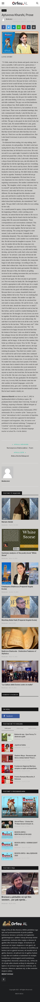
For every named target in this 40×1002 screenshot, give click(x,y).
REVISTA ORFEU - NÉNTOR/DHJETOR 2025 (23, 833)
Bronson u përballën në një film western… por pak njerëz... (16, 898)
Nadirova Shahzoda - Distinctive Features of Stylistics (19, 652)
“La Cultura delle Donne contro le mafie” (17, 685)
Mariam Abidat (7, 522)
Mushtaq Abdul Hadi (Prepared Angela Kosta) (19, 620)
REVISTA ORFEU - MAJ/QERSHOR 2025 (26, 854)
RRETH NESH (19, 994)
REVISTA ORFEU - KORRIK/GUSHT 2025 (26, 844)
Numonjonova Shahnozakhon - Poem (20, 448)
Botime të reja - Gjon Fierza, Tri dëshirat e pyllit (25, 735)
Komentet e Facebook (10, 695)
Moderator (9, 19)
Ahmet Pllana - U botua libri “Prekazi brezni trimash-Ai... (24, 823)
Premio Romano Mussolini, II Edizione (25, 778)
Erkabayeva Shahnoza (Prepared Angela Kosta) (17, 588)
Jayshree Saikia (20, 745)
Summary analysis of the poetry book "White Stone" (19, 554)
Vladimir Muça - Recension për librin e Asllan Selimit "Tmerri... (25, 757)
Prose (4, 10)
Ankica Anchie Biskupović (20, 456)
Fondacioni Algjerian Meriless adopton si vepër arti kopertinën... (26, 767)
